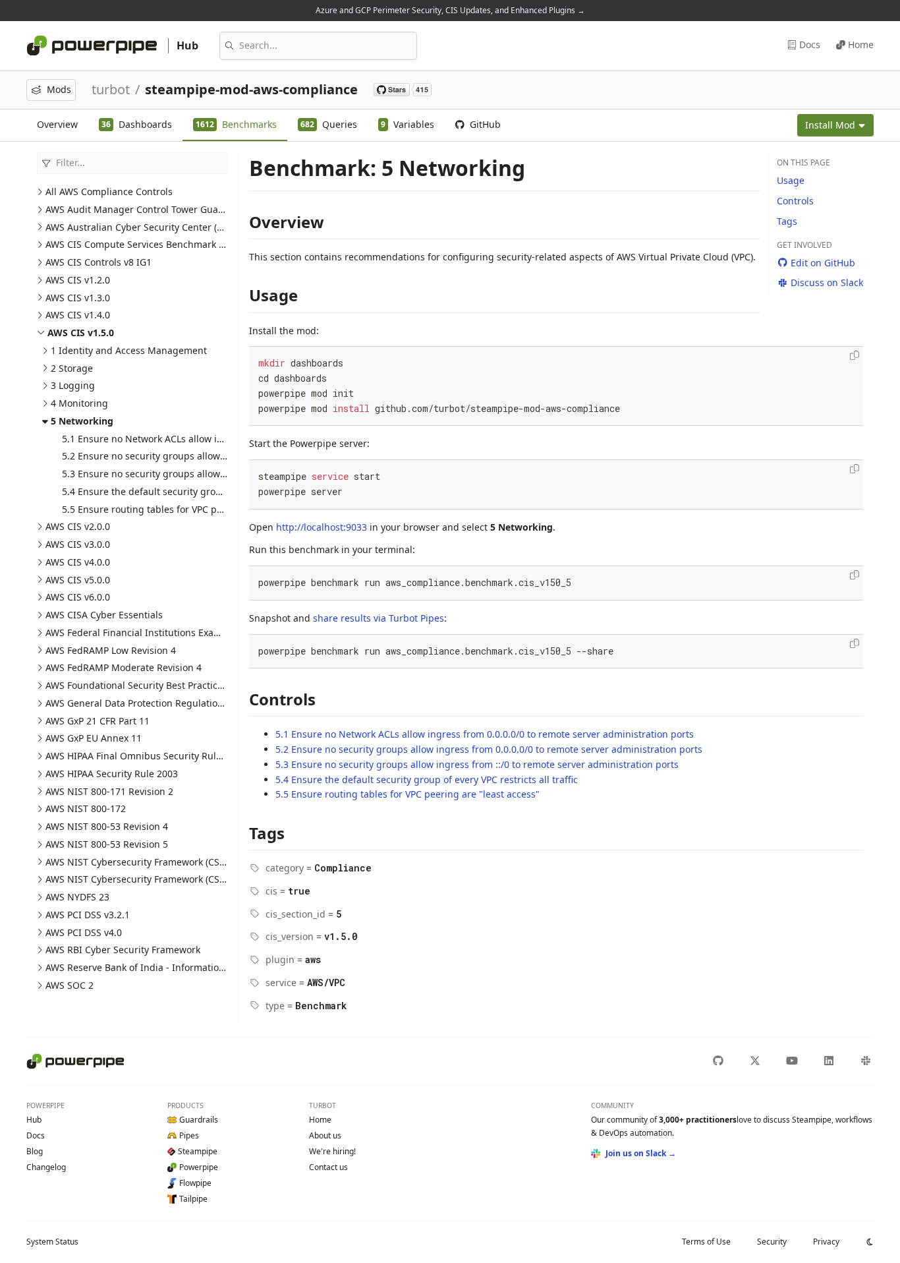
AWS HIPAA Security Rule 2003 (111, 773)
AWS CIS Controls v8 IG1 (98, 262)
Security (772, 1241)
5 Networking (82, 421)
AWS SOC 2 (69, 985)
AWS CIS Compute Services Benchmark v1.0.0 (144, 244)
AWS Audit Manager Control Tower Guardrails (146, 209)
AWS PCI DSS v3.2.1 (87, 914)
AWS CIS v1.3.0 (77, 297)
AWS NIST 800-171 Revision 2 (109, 791)
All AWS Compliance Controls (109, 191)
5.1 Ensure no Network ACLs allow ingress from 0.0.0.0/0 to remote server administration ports (484, 734)
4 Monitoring (79, 403)
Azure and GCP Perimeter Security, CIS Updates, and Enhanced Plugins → (450, 10)
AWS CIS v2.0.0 (77, 526)
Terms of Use (706, 1241)
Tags (787, 221)
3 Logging (73, 385)
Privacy (826, 1241)
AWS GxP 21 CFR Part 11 (97, 721)
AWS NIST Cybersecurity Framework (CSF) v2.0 (146, 879)
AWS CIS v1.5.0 (80, 332)
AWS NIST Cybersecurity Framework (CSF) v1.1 (146, 862)
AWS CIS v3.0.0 (77, 544)
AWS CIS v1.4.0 (77, 314)
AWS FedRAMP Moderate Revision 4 (123, 667)
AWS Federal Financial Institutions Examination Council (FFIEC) (182, 632)
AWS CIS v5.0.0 (77, 579)
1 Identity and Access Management (129, 350)
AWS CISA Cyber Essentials (104, 614)
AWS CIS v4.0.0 (77, 562)
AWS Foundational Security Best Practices (136, 685)
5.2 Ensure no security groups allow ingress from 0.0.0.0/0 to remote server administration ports (488, 749)
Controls (795, 200)
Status (52, 1241)
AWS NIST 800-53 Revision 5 (106, 844)
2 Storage (72, 368)
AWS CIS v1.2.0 (77, 280)
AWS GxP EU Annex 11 (93, 738)
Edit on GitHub (823, 262)
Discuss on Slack (827, 282)
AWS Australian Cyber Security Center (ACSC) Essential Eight (177, 227)
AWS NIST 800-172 (85, 808)
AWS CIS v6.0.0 (77, 597)
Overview (57, 124)
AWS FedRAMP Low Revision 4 (110, 650)
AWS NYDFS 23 (77, 897)
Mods (59, 89)
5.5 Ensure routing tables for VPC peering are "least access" (194, 509)
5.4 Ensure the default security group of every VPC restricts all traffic (213, 491)
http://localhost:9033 (321, 527)
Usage (790, 180)
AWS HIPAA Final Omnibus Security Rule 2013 (145, 755)
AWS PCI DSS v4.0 (83, 932)
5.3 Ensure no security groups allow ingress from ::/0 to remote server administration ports (477, 764)
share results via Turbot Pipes (378, 618)
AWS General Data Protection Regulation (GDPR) (150, 703)
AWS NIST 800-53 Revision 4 (106, 826)
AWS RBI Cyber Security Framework (122, 949)
